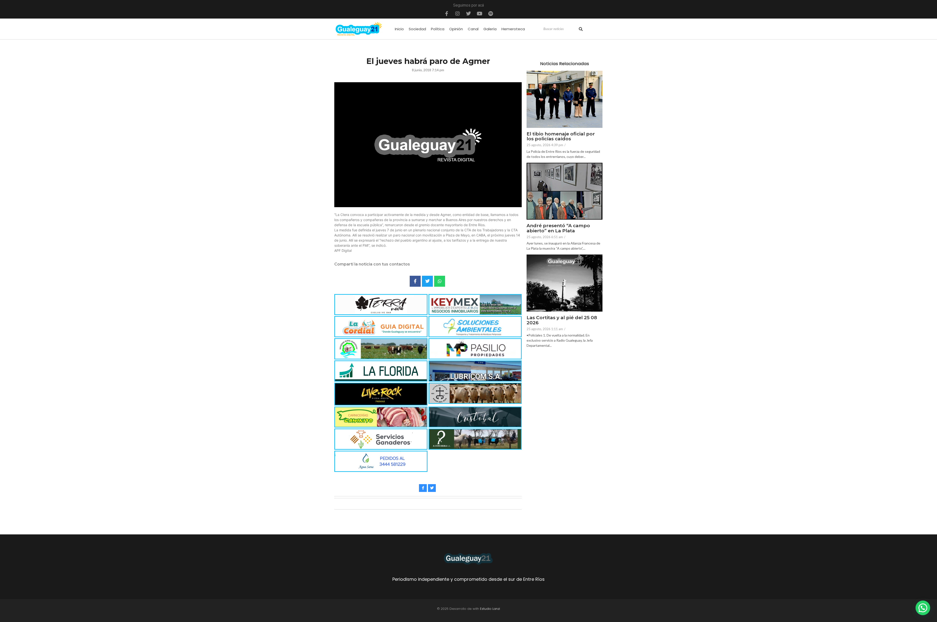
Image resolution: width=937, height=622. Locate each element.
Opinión (456, 28)
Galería (490, 28)
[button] (923, 608)
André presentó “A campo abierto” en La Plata (558, 228)
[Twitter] (468, 14)
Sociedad (417, 28)
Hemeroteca (513, 28)
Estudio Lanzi (490, 608)
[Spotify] (490, 14)
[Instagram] (457, 14)
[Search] (581, 29)
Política (437, 28)
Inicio (399, 28)
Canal (473, 28)
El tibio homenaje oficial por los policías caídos (561, 137)
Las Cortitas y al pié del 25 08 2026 (562, 320)
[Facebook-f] (446, 14)
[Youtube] (479, 14)
